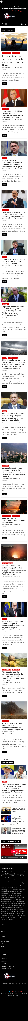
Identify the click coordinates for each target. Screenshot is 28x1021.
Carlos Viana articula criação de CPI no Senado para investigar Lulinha (13, 261)
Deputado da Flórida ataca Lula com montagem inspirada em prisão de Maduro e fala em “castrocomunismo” (13, 310)
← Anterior (5, 759)
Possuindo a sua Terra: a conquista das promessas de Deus (13, 60)
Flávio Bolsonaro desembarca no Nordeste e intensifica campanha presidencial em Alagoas (13, 163)
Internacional (5, 108)
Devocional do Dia (7, 53)
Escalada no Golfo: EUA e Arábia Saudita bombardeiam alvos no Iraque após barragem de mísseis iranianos (12, 727)
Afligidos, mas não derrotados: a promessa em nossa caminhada (13, 520)
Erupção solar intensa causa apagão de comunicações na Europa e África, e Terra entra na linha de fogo (15, 9)
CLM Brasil (16, 993)
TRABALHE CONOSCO (6, 968)
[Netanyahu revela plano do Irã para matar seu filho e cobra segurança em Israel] (14, 191)
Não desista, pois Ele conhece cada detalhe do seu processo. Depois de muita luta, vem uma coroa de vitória (13, 676)
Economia (3, 929)
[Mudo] (22, 857)
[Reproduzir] (3, 857)
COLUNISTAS (4, 958)
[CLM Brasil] (2, 24)
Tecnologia (10, 563)
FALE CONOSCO (5, 963)
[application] (14, 851)
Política (4, 158)
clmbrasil (17, 67)
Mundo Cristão (16, 53)
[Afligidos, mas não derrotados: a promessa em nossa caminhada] (14, 501)
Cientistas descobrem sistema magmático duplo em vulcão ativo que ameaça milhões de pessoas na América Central (14, 570)
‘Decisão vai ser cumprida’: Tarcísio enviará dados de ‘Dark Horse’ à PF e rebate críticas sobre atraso (19, 831)
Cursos (2, 949)
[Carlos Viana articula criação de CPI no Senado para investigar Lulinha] (14, 241)
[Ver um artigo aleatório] (25, 24)
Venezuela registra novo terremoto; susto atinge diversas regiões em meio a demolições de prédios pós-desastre (13, 472)
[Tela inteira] (25, 857)
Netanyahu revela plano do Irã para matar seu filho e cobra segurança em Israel (13, 214)
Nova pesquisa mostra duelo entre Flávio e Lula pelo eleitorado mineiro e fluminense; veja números (14, 787)
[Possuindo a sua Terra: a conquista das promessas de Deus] (14, 34)
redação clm (18, 792)
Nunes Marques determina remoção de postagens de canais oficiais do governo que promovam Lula (13, 417)
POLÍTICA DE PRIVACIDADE (7, 966)
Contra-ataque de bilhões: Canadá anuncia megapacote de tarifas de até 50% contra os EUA (13, 114)
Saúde (2, 944)
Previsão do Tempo (12, 357)
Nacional (5, 357)
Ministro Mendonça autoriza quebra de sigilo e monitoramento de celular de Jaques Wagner (13, 624)
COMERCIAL (4, 961)
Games (2, 946)
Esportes (3, 936)
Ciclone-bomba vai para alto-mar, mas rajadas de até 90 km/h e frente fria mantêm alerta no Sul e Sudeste (14, 363)
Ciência (4, 563)
